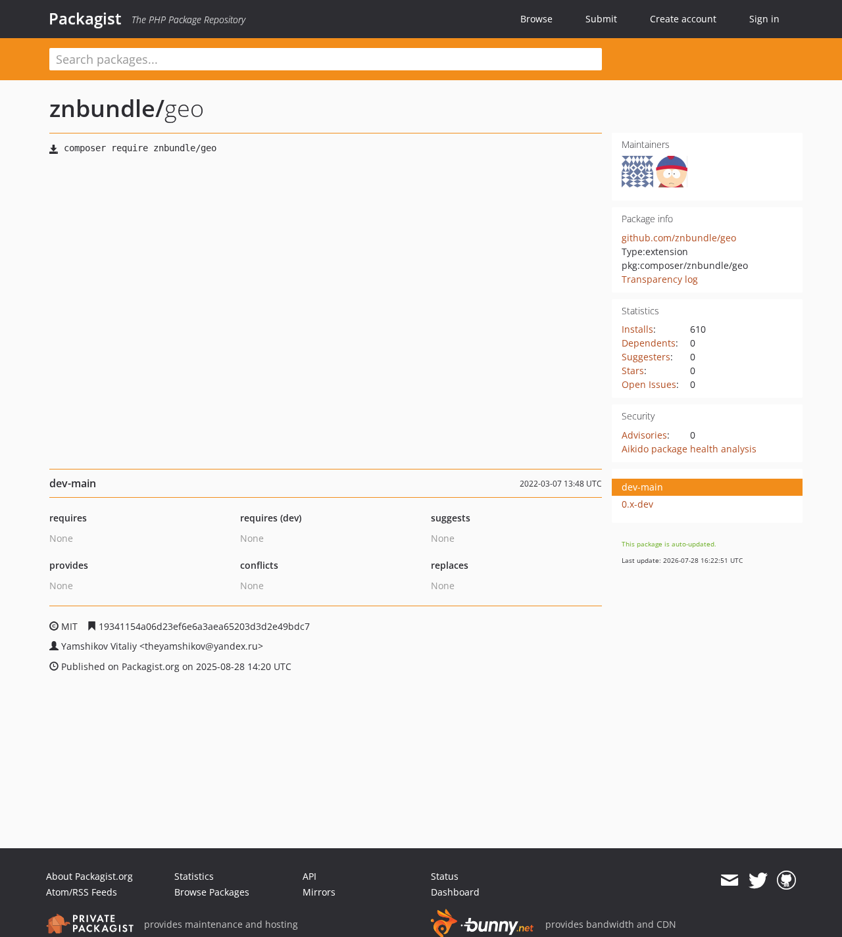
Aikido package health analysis (689, 449)
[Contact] (729, 880)
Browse (536, 18)
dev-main (642, 487)
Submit (601, 18)
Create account (683, 18)
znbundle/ (106, 108)
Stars (633, 370)
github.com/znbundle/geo (679, 237)
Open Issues (649, 384)
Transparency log (660, 279)
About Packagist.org (89, 876)
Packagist (85, 18)
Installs (637, 329)
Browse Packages (211, 892)
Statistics (194, 876)
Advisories (644, 435)
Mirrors (319, 892)
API (309, 876)
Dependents (649, 343)
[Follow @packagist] (758, 880)
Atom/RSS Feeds (81, 892)
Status (444, 876)
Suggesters (646, 356)
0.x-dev (637, 504)
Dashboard (455, 892)
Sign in (764, 18)
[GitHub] (786, 880)
